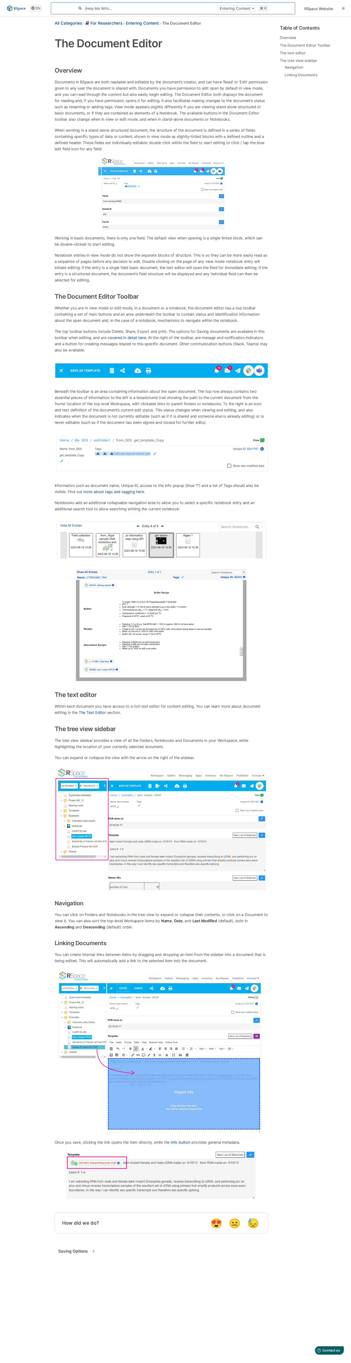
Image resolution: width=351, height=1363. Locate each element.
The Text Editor (92, 712)
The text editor (293, 52)
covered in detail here (127, 337)
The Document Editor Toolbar (305, 45)
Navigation (294, 67)
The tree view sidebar (298, 60)
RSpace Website (318, 8)
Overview (288, 37)
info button (180, 1142)
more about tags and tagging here (113, 491)
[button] (343, 8)
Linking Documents (301, 74)
